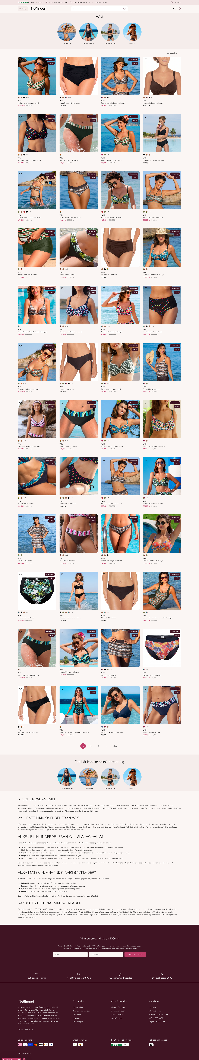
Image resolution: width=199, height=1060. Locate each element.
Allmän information (118, 1007)
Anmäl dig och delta (135, 954)
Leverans (76, 1018)
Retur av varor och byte (81, 1011)
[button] (99, 8)
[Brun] (21, 97)
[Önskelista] (174, 8)
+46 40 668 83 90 (156, 1018)
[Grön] (105, 155)
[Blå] (102, 727)
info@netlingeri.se (155, 1011)
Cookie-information (118, 1011)
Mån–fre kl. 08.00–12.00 (158, 1014)
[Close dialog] (8, 993)
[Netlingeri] (38, 9)
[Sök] (124, 8)
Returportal (77, 1014)
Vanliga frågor (78, 1007)
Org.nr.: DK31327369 (157, 1022)
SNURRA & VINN (24, 1048)
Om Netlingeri (78, 1022)
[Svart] (24, 97)
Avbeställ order (117, 1018)
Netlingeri (152, 1007)
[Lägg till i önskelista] (20, 59)
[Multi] (19, 97)
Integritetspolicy (117, 1014)
